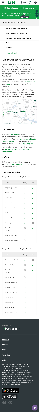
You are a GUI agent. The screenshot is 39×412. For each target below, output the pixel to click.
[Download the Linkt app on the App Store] (10, 398)
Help (4, 360)
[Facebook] (4, 403)
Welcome (9, 47)
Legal (4, 350)
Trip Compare (27, 144)
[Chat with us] (34, 407)
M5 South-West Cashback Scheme (17, 29)
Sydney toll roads (11, 53)
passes (8, 84)
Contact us (6, 355)
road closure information (15, 164)
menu (3, 2)
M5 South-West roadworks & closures (18, 38)
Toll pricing (9, 43)
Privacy (5, 345)
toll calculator (13, 134)
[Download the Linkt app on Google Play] (11, 393)
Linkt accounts (29, 82)
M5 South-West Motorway (14, 22)
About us (5, 339)
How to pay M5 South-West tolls (16, 33)
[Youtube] (10, 403)
